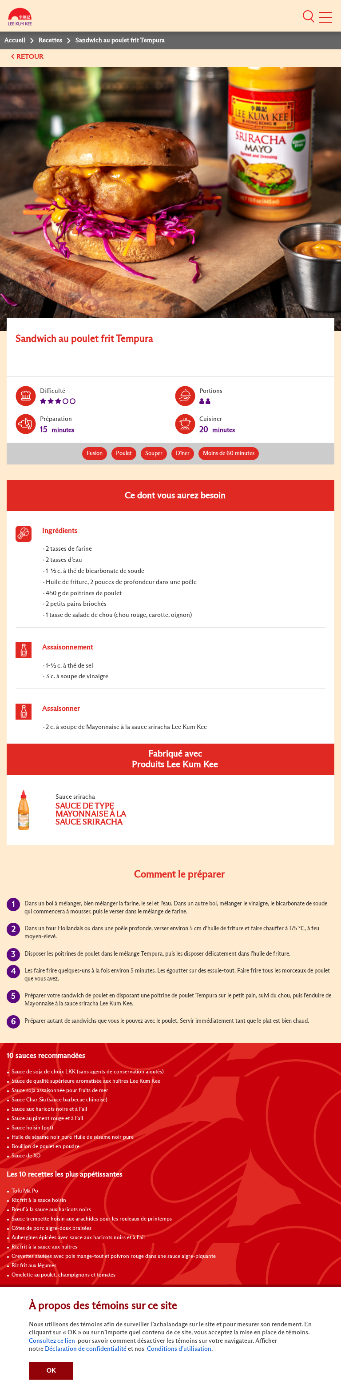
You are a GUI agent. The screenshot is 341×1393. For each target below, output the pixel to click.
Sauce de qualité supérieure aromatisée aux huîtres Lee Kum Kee (86, 1081)
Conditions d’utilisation (178, 1349)
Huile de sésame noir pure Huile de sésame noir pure (73, 1137)
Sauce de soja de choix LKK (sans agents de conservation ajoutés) (88, 1072)
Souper (154, 453)
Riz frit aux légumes (34, 1266)
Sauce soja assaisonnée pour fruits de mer (60, 1090)
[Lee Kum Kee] (20, 19)
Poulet (124, 453)
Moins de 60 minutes (228, 453)
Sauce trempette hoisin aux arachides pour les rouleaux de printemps (92, 1219)
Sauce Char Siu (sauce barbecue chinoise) (59, 1100)
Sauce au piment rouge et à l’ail (47, 1118)
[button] (308, 16)
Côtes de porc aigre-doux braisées (51, 1228)
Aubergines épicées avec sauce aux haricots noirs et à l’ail (78, 1238)
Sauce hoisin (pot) (32, 1128)
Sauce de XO (26, 1156)
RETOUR (30, 56)
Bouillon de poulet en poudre (45, 1146)
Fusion (95, 453)
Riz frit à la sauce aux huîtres (44, 1247)
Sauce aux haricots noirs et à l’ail (49, 1109)
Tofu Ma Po (25, 1191)
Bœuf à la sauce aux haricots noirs (51, 1210)
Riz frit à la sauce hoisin (39, 1200)
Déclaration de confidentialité (86, 1349)
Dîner (183, 453)
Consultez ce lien (52, 1341)
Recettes (50, 40)
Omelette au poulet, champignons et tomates (63, 1275)
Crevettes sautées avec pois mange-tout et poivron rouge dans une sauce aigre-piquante (114, 1256)
